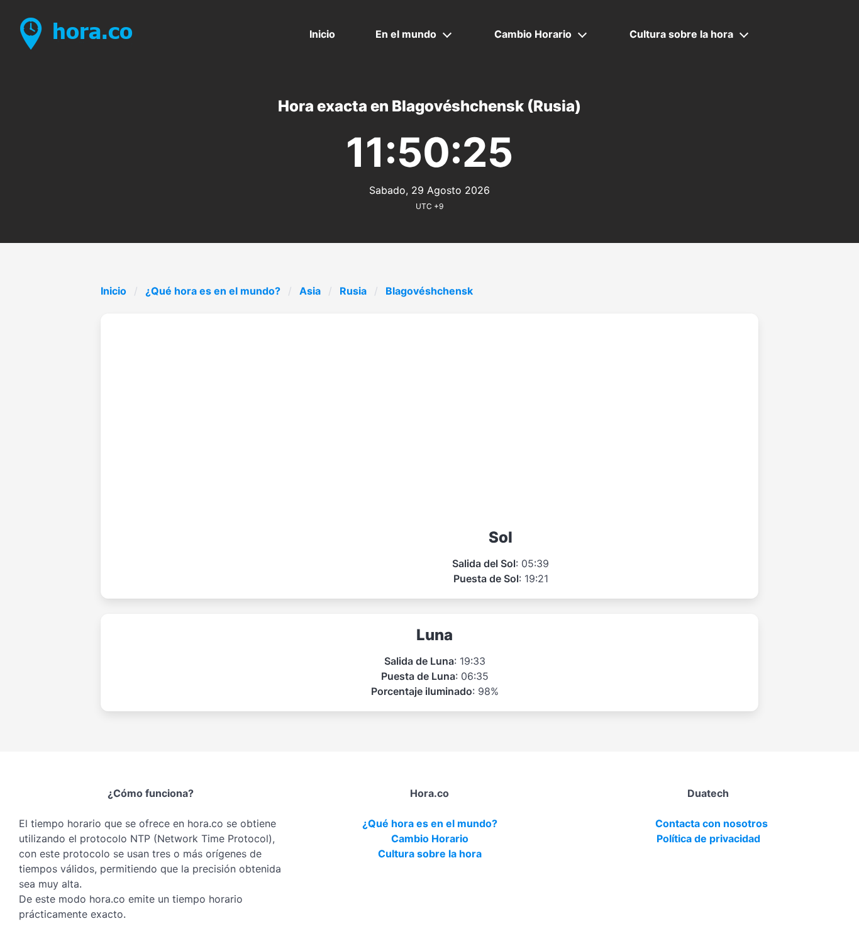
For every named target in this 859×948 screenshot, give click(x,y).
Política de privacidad (708, 838)
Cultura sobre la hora (681, 34)
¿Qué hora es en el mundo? (212, 291)
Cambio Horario (533, 34)
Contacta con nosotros (711, 823)
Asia (310, 291)
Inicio (322, 34)
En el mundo (405, 34)
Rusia (353, 291)
